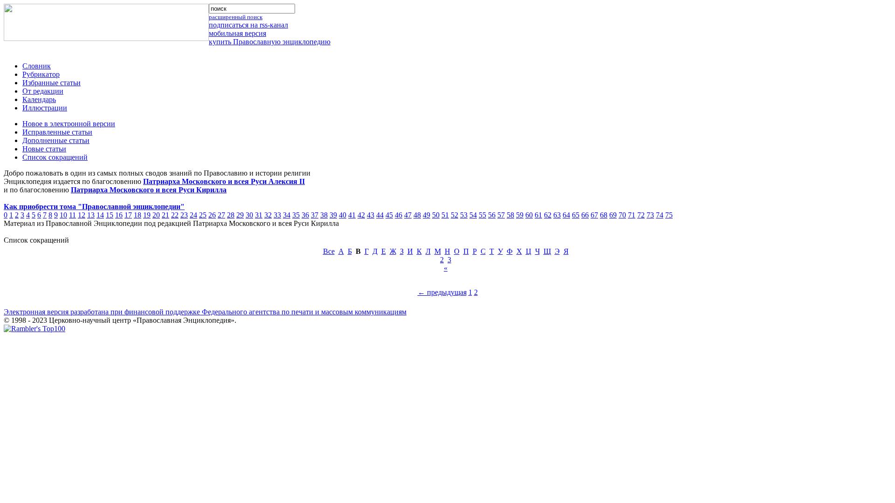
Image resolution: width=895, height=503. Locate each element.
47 (408, 215)
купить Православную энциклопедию (269, 42)
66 (585, 215)
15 (109, 215)
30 (249, 215)
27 (221, 215)
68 (603, 215)
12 (81, 215)
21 (165, 215)
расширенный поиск (235, 17)
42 (361, 215)
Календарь (39, 99)
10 (63, 215)
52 (454, 215)
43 (370, 215)
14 (100, 215)
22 (175, 215)
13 (91, 215)
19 (147, 215)
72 (641, 215)
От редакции (42, 91)
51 (445, 215)
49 (426, 215)
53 (464, 215)
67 (594, 215)
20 (156, 215)
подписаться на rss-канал (248, 25)
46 (398, 215)
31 (258, 215)
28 (230, 215)
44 (380, 215)
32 (268, 215)
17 (128, 215)
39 (333, 215)
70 (622, 215)
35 (296, 215)
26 (212, 215)
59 (519, 215)
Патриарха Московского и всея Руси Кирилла (149, 190)
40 (342, 215)
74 (659, 215)
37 (314, 215)
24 (193, 215)
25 (203, 215)
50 (436, 215)
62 (547, 215)
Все (329, 251)
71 (631, 215)
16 (119, 215)
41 (352, 215)
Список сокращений (55, 157)
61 (538, 215)
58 (510, 215)
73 (650, 215)
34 (286, 215)
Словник (36, 66)
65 (575, 215)
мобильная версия (237, 33)
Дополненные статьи (56, 140)
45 (389, 215)
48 (417, 215)
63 (557, 215)
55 (482, 215)
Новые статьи (44, 149)
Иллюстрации (44, 108)
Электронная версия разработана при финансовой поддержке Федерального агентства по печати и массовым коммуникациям (205, 312)
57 (501, 215)
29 (240, 215)
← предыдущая (442, 292)
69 (613, 215)
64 (566, 215)
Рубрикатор (41, 74)
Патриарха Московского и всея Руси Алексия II (224, 181)
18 (137, 215)
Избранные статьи (51, 83)
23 (184, 215)
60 (529, 215)
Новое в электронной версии (68, 124)
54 (473, 215)
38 (324, 215)
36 (305, 215)
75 (669, 215)
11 (72, 215)
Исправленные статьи (57, 132)
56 (492, 215)
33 (277, 215)
